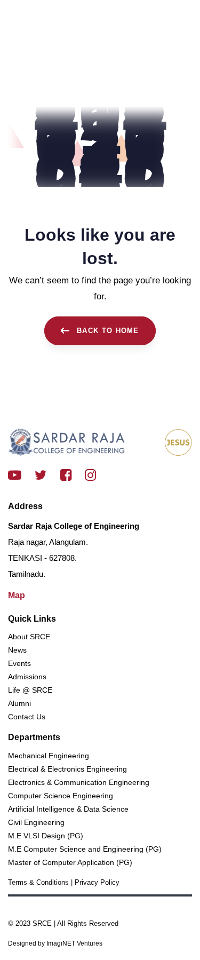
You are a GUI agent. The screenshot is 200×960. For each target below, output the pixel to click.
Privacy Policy (97, 882)
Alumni (19, 703)
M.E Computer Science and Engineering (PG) (85, 849)
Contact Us (26, 716)
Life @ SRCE (30, 690)
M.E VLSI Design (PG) (45, 835)
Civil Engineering (36, 822)
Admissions (27, 676)
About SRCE (29, 636)
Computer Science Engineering (60, 795)
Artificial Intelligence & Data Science (68, 809)
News (17, 650)
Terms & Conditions (38, 882)
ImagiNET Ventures (73, 943)
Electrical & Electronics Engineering (67, 769)
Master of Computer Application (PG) (70, 862)
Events (19, 663)
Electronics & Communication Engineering (78, 782)
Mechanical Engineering (48, 755)
